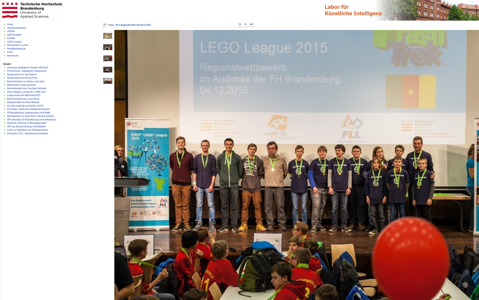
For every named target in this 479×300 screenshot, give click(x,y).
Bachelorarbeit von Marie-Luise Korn (26, 81)
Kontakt (11, 38)
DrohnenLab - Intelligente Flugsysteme (27, 71)
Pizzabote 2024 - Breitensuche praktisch (27, 133)
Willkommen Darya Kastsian (21, 85)
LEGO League (14, 41)
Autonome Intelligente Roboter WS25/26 (27, 67)
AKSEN (11, 31)
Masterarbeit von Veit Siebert (21, 74)
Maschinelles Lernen (17, 45)
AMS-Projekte (14, 35)
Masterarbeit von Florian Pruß (22, 78)
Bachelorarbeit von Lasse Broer (23, 99)
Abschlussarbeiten (16, 28)
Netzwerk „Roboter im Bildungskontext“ (27, 123)
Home (10, 24)
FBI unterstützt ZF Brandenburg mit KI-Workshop (31, 119)
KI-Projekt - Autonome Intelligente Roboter (28, 109)
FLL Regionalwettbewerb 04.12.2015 (133, 25)
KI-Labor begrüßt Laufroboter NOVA (25, 105)
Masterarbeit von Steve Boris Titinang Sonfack (30, 116)
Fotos (10, 52)
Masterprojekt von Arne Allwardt (23, 102)
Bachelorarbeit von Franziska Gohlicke (26, 88)
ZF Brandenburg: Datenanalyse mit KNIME (28, 112)
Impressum (12, 55)
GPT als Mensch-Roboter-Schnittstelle (26, 126)
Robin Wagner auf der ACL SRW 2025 (26, 92)
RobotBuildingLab (16, 48)
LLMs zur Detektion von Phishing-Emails (27, 130)
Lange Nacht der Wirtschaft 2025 (23, 95)
